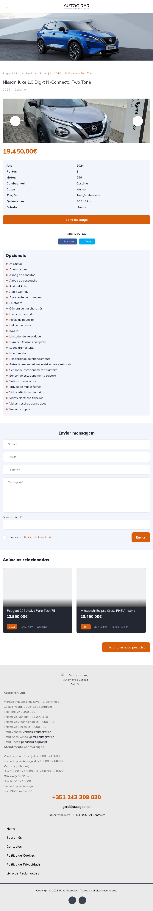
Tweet (88, 241)
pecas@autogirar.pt (34, 742)
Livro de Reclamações (23, 873)
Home (11, 829)
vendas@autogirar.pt (37, 732)
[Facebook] (72, 900)
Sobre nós (14, 837)
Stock (29, 73)
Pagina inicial (11, 73)
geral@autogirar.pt (41, 737)
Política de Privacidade (38, 537)
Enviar (141, 537)
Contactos (14, 846)
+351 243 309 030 (76, 797)
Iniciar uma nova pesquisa (126, 647)
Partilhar (69, 241)
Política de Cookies (21, 855)
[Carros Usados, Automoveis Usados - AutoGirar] (76, 7)
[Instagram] (82, 900)
